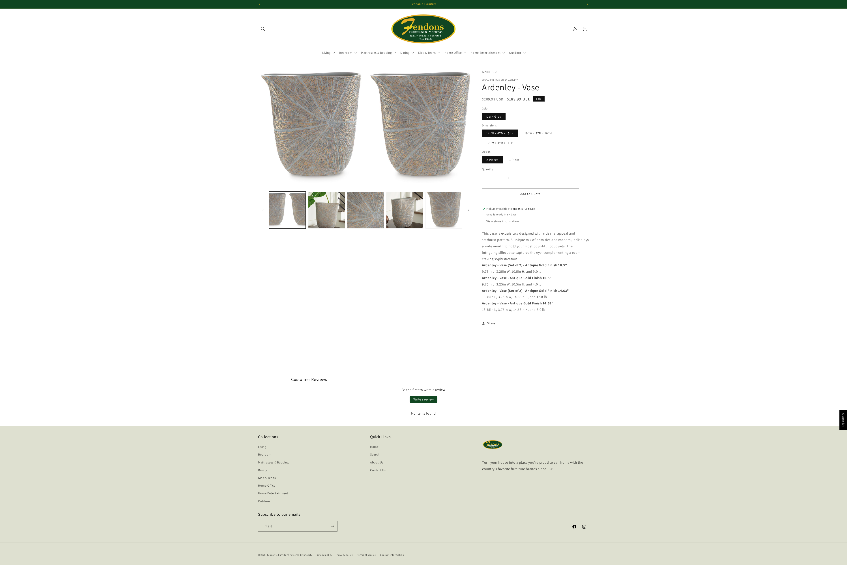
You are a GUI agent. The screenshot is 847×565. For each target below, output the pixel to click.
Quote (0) (843, 419)
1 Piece (514, 160)
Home (374, 447)
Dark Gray (493, 117)
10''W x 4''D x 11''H (499, 143)
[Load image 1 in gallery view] (287, 210)
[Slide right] (468, 210)
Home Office (266, 485)
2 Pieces (492, 160)
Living (262, 447)
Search (375, 454)
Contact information (392, 554)
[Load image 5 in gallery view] (326, 210)
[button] (263, 29)
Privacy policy (345, 554)
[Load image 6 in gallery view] (365, 210)
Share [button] (491, 323)
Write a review (423, 399)
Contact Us (378, 470)
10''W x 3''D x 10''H (538, 133)
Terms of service (366, 554)
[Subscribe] (332, 526)
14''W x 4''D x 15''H (500, 133)
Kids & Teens (267, 478)
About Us (376, 462)
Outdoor (264, 501)
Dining (262, 470)
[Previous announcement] (259, 4)
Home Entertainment (273, 493)
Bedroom (264, 454)
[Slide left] (263, 210)
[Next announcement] (587, 4)
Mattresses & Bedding (273, 462)
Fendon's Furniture (278, 554)
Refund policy (324, 554)
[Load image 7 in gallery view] (404, 210)
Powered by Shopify (301, 554)
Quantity (487, 169)
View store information (502, 221)
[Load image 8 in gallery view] (443, 210)
